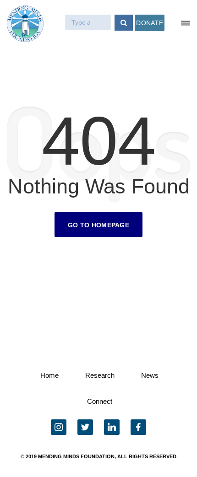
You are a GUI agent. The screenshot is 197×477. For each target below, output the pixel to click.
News (150, 375)
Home (49, 375)
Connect (99, 401)
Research (100, 375)
